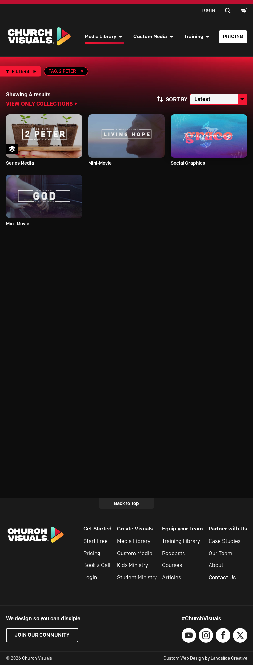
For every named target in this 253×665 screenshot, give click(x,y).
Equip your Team (182, 529)
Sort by (176, 99)
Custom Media (150, 36)
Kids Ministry (132, 565)
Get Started (97, 529)
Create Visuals (135, 529)
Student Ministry (137, 577)
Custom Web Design (183, 658)
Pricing (233, 36)
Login (90, 577)
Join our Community (42, 635)
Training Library (181, 541)
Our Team (220, 553)
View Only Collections (39, 103)
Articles (171, 577)
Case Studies (224, 541)
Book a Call (96, 565)
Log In (208, 10)
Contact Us (222, 577)
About (216, 565)
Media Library (100, 36)
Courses (172, 565)
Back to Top (126, 503)
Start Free (95, 541)
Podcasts (173, 553)
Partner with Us (228, 529)
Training (193, 36)
